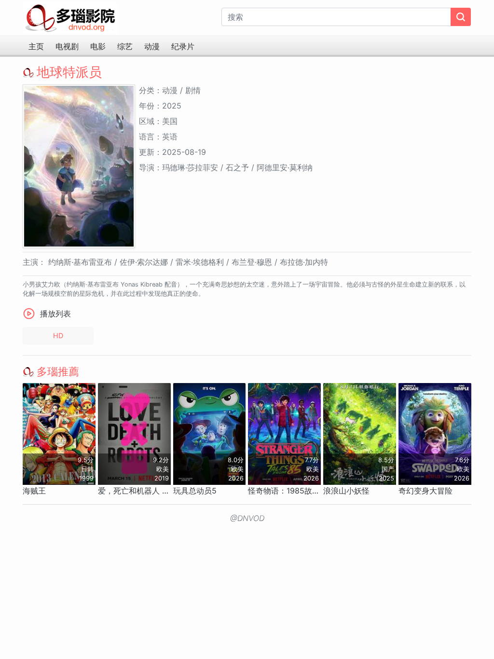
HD (58, 335)
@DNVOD (247, 518)
